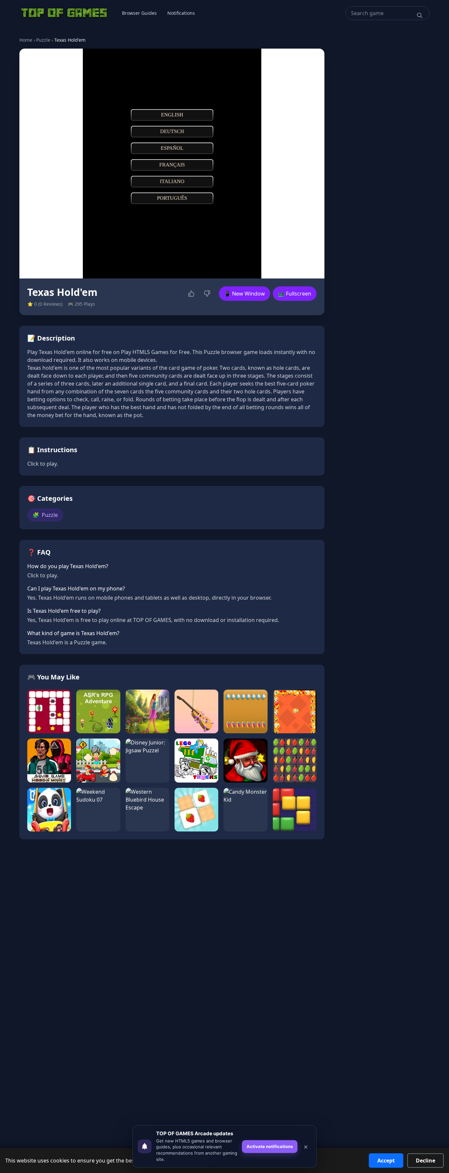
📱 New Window (244, 293)
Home (25, 40)
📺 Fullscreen (294, 293)
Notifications (181, 13)
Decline (425, 1160)
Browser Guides (139, 13)
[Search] (420, 15)
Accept (386, 1160)
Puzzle (43, 40)
